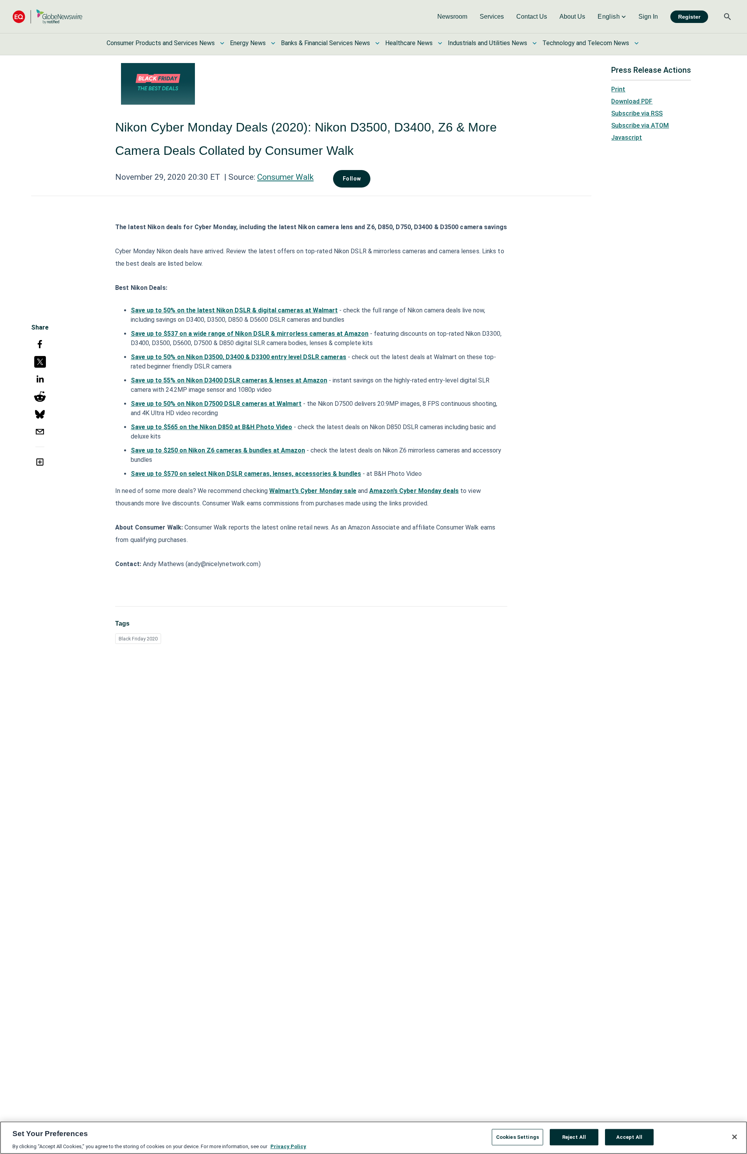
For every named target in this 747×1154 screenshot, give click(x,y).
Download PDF (631, 101)
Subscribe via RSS (637, 113)
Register (689, 17)
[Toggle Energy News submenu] (273, 43)
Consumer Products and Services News (161, 43)
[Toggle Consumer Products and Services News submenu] (222, 43)
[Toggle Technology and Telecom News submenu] (636, 43)
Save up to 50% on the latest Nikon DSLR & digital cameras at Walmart (234, 310)
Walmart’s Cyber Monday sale (312, 491)
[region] (373, 1137)
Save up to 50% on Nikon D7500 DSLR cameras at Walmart (216, 403)
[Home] (47, 16)
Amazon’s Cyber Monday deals (414, 491)
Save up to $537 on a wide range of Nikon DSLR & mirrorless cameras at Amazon (249, 333)
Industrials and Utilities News (487, 43)
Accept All (629, 1137)
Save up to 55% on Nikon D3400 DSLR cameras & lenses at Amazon (229, 380)
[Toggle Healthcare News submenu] (440, 43)
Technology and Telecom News (585, 43)
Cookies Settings (517, 1137)
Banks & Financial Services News (325, 43)
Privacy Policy (288, 1146)
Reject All (574, 1137)
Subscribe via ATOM (640, 125)
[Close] (734, 1136)
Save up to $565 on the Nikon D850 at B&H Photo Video (211, 427)
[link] (452, 17)
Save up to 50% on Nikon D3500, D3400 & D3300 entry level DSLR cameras (238, 357)
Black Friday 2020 (138, 639)
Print (618, 89)
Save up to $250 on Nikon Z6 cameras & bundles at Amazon (218, 450)
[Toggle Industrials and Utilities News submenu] (534, 43)
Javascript (626, 137)
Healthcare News (409, 43)
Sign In (648, 16)
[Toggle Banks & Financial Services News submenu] (377, 43)
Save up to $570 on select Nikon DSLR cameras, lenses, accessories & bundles (246, 473)
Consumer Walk (285, 177)
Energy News (248, 43)
